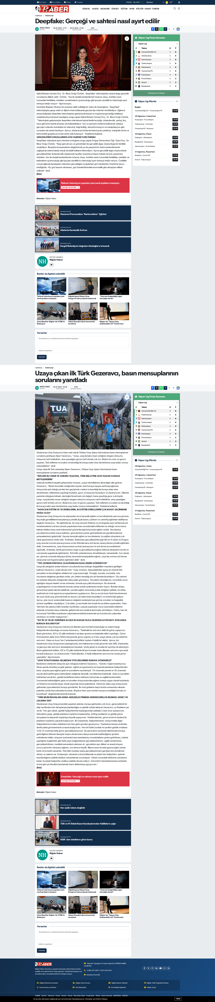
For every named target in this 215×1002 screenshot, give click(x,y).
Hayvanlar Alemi (79, 996)
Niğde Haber (56, 260)
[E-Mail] (51, 265)
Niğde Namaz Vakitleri (120, 983)
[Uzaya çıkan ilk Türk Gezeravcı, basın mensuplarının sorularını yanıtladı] (83, 421)
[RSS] (168, 968)
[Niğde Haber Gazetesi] (52, 9)
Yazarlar (80, 2)
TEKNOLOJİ (49, 16)
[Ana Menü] (179, 8)
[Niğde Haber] (42, 261)
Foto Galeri (56, 2)
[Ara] (175, 8)
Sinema (64, 996)
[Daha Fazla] (165, 29)
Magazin (51, 996)
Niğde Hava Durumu (83, 983)
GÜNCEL (86, 9)
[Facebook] (144, 968)
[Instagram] (152, 968)
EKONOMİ (105, 9)
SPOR (131, 9)
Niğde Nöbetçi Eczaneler (49, 983)
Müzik (98, 996)
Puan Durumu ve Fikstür (48, 987)
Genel (70, 996)
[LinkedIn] (156, 968)
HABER (37, 996)
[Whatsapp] (164, 968)
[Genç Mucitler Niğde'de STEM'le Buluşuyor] (51, 311)
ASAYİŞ (95, 9)
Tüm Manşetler (80, 987)
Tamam (178, 998)
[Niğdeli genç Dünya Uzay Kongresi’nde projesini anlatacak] (83, 286)
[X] (148, 968)
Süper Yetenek (106, 996)
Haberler (38, 16)
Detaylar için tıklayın (156, 93)
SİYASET (115, 9)
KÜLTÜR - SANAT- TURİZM (147, 9)
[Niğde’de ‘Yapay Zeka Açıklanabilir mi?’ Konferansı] (114, 311)
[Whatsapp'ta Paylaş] (161, 29)
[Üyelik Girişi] (178, 2)
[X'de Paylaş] (157, 29)
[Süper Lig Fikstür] (177, 101)
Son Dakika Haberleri (118, 987)
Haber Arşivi (151, 987)
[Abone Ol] (178, 29)
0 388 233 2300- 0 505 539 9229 (99, 970)
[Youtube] (160, 968)
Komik (58, 996)
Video (68, 2)
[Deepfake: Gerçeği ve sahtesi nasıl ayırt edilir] (83, 62)
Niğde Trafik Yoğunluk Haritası (158, 983)
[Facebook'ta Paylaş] (152, 29)
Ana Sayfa (42, 2)
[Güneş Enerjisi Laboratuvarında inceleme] (83, 311)
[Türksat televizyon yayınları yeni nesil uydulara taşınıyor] (51, 286)
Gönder (42, 357)
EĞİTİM (124, 9)
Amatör (44, 996)
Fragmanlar (90, 996)
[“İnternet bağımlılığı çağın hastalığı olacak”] (114, 286)
